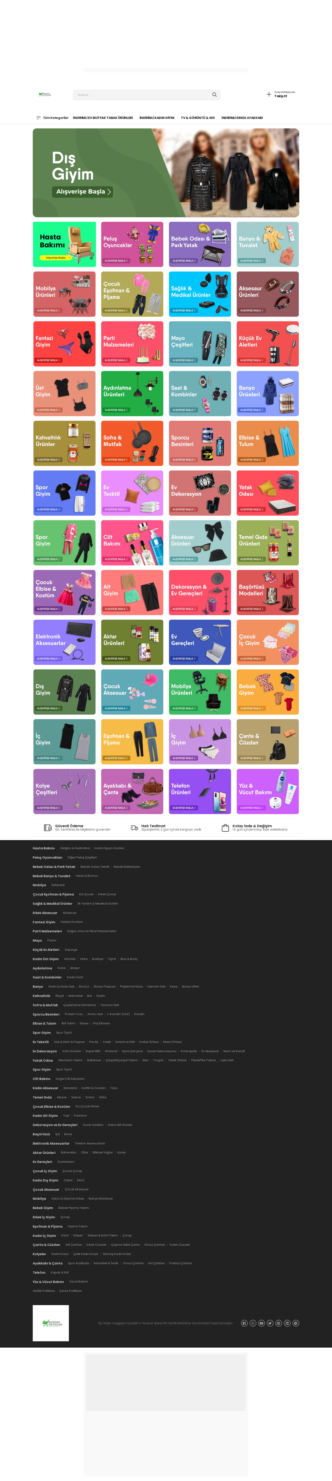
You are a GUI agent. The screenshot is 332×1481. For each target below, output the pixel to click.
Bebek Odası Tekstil (95, 867)
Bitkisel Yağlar (103, 1152)
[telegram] (295, 1323)
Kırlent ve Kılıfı (125, 1042)
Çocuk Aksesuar (77, 1189)
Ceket (68, 1180)
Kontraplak (189, 1051)
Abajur (75, 968)
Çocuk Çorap (72, 1171)
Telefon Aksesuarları (90, 1143)
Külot (65, 1235)
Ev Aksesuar (210, 1051)
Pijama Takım (78, 1226)
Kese (174, 986)
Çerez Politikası (70, 1291)
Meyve (62, 1097)
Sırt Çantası (73, 1245)
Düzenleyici (66, 1162)
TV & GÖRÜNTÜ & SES (198, 118)
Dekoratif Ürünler (120, 1125)
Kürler (121, 1152)
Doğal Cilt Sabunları (70, 1079)
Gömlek (70, 959)
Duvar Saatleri (93, 1125)
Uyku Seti (227, 1060)
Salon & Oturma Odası (67, 1199)
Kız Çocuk (86, 894)
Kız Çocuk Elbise (87, 1106)
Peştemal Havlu (131, 986)
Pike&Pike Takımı (203, 1060)
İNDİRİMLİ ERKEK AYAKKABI (242, 118)
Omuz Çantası (154, 1245)
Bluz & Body (129, 959)
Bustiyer (98, 959)
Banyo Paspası (105, 986)
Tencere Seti (110, 1005)
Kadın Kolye (60, 1254)
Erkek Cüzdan (97, 1245)
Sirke (102, 1097)
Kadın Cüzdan (180, 1245)
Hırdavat (111, 1051)
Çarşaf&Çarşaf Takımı (121, 1060)
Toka (113, 1088)
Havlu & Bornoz (87, 876)
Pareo (51, 940)
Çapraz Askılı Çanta (125, 1245)
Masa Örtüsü (172, 1042)
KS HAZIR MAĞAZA (177, 1323)
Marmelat (75, 996)
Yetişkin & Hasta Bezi (75, 848)
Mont (80, 1180)
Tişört (112, 959)
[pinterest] (278, 1323)
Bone (68, 1134)
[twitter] (270, 1323)
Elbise (84, 1023)
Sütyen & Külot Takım (103, 1235)
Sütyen (78, 1235)
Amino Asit (95, 1014)
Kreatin (139, 1014)
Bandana (70, 1088)
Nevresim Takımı (70, 1060)
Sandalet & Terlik (106, 1263)
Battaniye (94, 1060)
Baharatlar (69, 1152)
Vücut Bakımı (78, 1282)
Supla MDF (93, 1051)
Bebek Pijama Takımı (73, 1208)
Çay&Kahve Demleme (79, 1005)
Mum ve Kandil (234, 1051)
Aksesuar (70, 913)
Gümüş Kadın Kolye (117, 1254)
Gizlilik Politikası (44, 1291)
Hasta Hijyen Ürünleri (109, 848)
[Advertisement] (135, 31)
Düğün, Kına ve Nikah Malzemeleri (92, 931)
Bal (89, 996)
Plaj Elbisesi (101, 1023)
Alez (145, 1060)
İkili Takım (68, 1023)
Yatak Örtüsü (177, 1060)
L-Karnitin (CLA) (118, 1014)
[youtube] (261, 1323)
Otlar (84, 1152)
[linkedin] (287, 1323)
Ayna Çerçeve (132, 1051)
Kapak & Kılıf (60, 1272)
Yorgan (158, 1060)
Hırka (84, 959)
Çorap (65, 1217)
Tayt (66, 1115)
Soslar (90, 1097)
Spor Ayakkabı (78, 1263)
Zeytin (100, 996)
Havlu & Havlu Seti (62, 986)
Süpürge (71, 949)
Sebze (76, 1097)
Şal (57, 1134)
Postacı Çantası (180, 1263)
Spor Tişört (64, 1032)
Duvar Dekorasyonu (161, 1051)
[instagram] (253, 1323)
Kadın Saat (75, 977)
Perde (93, 1042)
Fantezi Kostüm (72, 922)
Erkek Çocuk (107, 894)
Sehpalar (58, 885)
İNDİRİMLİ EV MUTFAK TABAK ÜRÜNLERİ (103, 118)
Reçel (60, 996)
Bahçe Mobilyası (101, 1199)
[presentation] (60, 170)
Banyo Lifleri (190, 986)
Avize (61, 968)
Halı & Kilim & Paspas (69, 1042)
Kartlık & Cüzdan (94, 1088)
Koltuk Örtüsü (149, 1042)
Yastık (107, 1042)
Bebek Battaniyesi (127, 867)
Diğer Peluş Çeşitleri (82, 857)
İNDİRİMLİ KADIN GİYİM (157, 118)
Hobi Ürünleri (71, 1051)
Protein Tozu (74, 1014)
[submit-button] (214, 95)
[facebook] (244, 1323)
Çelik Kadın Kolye (85, 1254)
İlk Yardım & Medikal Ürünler (98, 903)
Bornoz (84, 986)
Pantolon (80, 1115)
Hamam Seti (156, 986)
